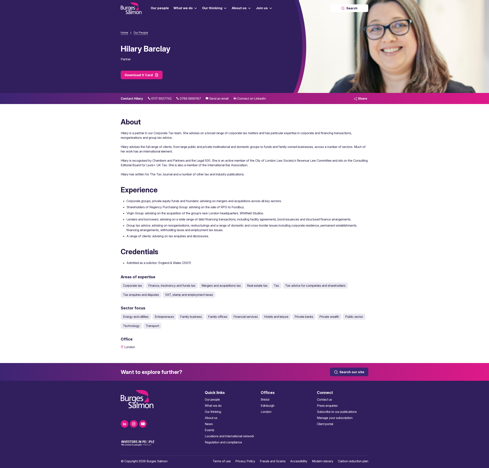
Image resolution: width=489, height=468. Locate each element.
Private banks (304, 317)
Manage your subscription (335, 418)
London (266, 412)
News (209, 424)
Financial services (245, 317)
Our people (212, 399)
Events (209, 430)
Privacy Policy (245, 461)
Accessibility (298, 461)
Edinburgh (267, 405)
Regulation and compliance (223, 442)
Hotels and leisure (276, 317)
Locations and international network (229, 436)
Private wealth (329, 317)
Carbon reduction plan (353, 461)
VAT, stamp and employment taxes (189, 295)
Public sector (354, 317)
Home (124, 32)
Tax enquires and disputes (141, 295)
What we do (213, 405)
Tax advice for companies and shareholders (315, 285)
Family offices (217, 317)
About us (211, 418)
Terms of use (222, 461)
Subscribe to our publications (337, 412)
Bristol (265, 399)
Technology (131, 326)
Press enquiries (327, 405)
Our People (141, 32)
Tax (276, 285)
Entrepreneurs (164, 317)
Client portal (325, 424)
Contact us (324, 399)
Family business (191, 317)
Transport (152, 326)
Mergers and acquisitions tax (221, 285)
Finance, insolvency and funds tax (171, 285)
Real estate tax (257, 285)
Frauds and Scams (273, 461)
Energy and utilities (136, 317)
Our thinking (213, 412)
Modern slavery (322, 461)
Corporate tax (132, 285)
